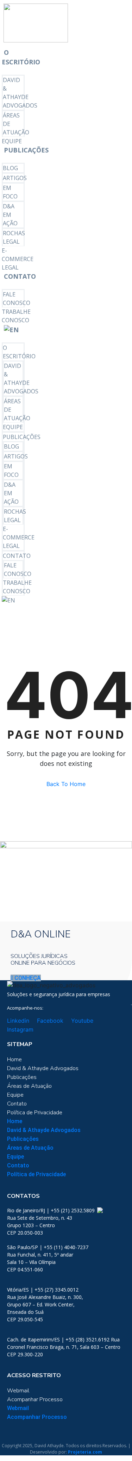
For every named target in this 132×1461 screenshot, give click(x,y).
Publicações (26, 150)
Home (14, 1059)
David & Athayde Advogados (42, 1068)
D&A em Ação (10, 214)
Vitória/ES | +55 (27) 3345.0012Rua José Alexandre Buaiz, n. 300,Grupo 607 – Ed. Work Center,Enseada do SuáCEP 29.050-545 (45, 1304)
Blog (10, 168)
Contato (20, 276)
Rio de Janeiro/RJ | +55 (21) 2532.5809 (51, 1210)
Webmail (18, 1390)
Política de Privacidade (34, 1112)
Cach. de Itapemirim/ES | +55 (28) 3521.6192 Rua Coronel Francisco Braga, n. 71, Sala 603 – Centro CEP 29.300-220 (63, 1347)
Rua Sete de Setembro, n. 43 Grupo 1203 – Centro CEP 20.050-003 (39, 1225)
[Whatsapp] (99, 1210)
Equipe (12, 141)
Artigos (15, 178)
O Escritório (21, 57)
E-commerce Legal (17, 259)
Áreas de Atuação (29, 1086)
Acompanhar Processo (35, 1399)
